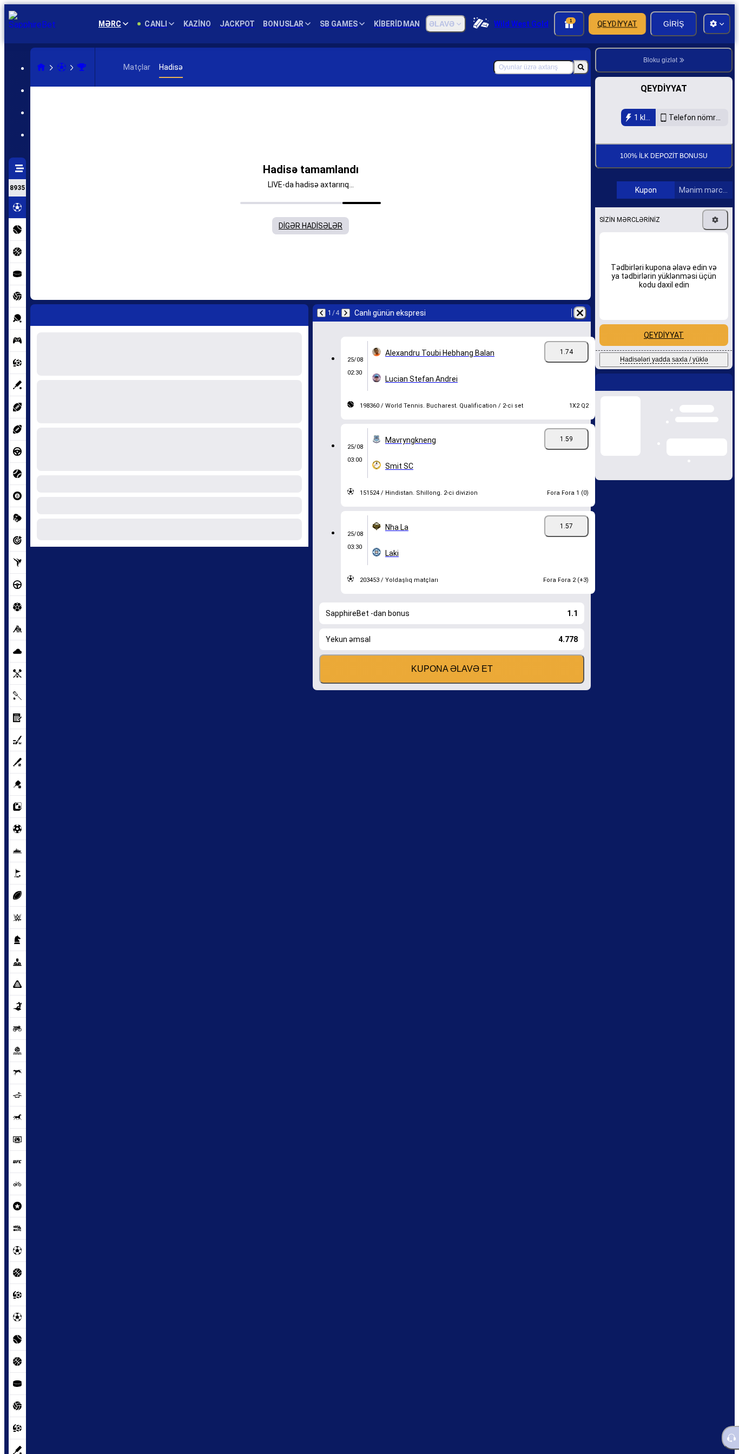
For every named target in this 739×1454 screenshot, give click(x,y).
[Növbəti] (345, 313)
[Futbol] (61, 67)
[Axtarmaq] (581, 67)
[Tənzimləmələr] (715, 292)
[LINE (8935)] (41, 67)
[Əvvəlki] (321, 313)
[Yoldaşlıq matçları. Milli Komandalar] (81, 67)
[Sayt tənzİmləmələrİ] (716, 24)
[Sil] (579, 312)
